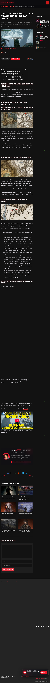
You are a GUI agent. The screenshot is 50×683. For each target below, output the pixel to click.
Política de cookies (45, 681)
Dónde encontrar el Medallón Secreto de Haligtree (16, 74)
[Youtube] (36, 626)
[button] (8, 473)
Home (2, 48)
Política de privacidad (37, 681)
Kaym (13, 450)
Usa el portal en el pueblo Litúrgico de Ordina (14, 79)
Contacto (44, 676)
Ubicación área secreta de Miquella (10, 73)
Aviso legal (43, 679)
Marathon (27, 6)
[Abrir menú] (47, 2)
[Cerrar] (47, 670)
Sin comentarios (30, 52)
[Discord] (41, 626)
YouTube (29, 450)
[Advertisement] (23, 393)
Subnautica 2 (22, 6)
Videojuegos (7, 48)
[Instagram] (46, 626)
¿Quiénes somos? (39, 676)
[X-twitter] (44, 626)
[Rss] (48, 626)
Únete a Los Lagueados (40, 678)
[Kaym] (2, 52)
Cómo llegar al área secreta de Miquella (11, 71)
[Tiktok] (39, 626)
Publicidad (39, 679)
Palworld (12, 6)
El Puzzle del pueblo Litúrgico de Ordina (13, 77)
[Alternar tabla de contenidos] (25, 70)
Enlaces (45, 678)
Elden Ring (13, 48)
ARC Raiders (32, 6)
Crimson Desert (17, 6)
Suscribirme (43, 672)
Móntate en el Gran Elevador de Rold (13, 76)
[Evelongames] (7, 2)
